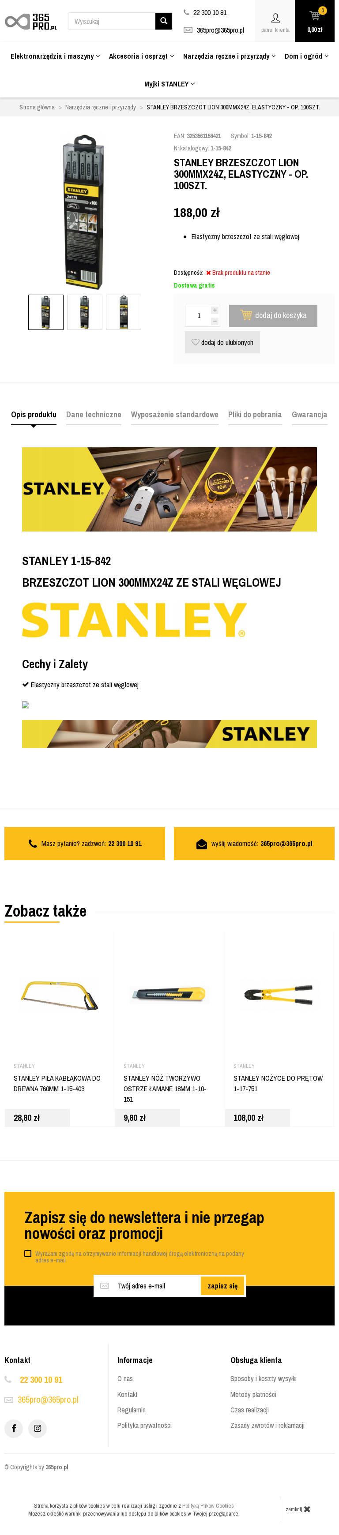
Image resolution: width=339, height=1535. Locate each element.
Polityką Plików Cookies (208, 1505)
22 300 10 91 (41, 1379)
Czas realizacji (249, 1410)
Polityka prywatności (144, 1425)
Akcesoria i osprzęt (138, 56)
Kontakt (127, 1394)
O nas (125, 1378)
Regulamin (131, 1410)
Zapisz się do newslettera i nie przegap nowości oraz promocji (144, 1225)
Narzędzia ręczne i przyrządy (226, 56)
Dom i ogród (303, 56)
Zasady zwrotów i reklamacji (267, 1425)
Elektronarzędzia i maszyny (52, 56)
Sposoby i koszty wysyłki (263, 1378)
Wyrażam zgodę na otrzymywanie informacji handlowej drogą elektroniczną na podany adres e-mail (139, 1257)
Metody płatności (253, 1394)
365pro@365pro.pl (220, 30)
